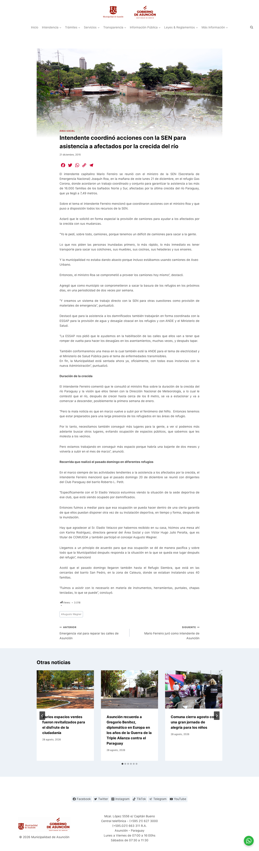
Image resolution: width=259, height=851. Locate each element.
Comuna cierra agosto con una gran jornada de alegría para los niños (193, 722)
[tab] (122, 764)
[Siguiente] (217, 715)
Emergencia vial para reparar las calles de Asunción (89, 633)
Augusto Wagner (71, 614)
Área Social (67, 131)
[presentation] (65, 689)
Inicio (34, 27)
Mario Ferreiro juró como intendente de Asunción (171, 633)
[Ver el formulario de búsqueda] (251, 27)
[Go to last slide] (42, 715)
